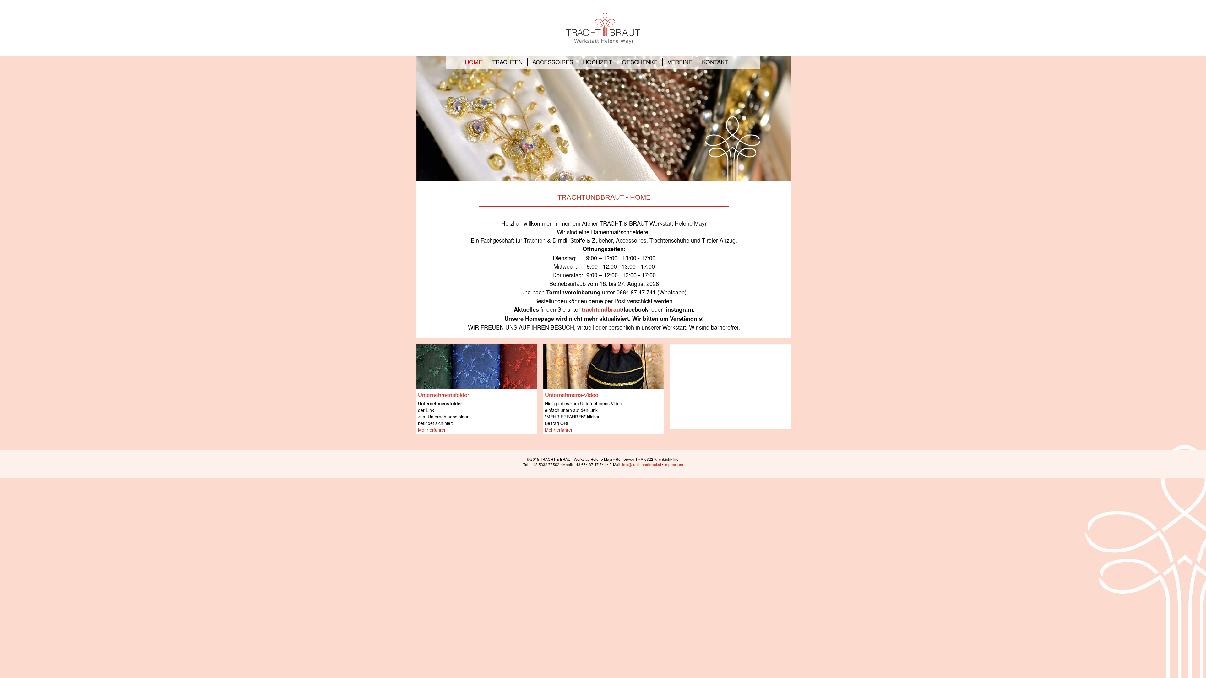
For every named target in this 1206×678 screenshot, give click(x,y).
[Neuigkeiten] (476, 366)
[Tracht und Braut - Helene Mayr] (603, 27)
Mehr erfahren (432, 430)
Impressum (673, 464)
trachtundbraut (602, 309)
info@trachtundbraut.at (641, 464)
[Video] (603, 366)
